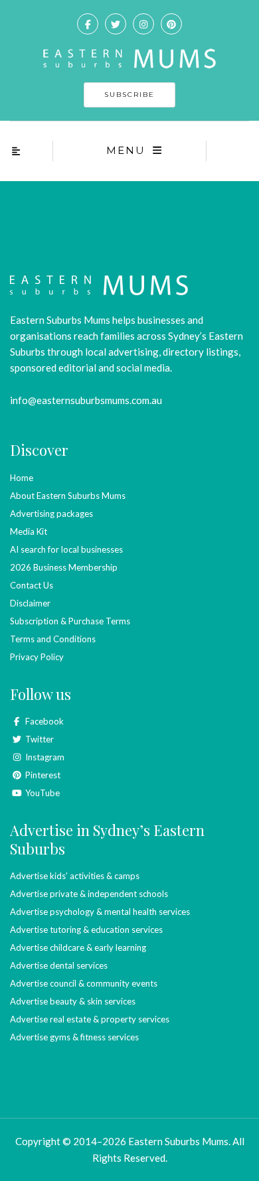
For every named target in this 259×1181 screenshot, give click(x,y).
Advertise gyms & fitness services (74, 1037)
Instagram (43, 757)
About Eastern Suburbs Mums (68, 495)
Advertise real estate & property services (89, 1019)
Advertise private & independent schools (89, 893)
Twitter (38, 739)
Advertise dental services (59, 965)
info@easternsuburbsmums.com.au (86, 400)
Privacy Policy (37, 657)
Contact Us (31, 585)
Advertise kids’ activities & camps (74, 875)
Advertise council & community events (83, 983)
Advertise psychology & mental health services (100, 911)
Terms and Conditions (53, 639)
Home (21, 477)
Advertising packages (51, 513)
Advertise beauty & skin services (72, 1001)
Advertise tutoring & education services (86, 929)
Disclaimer (30, 603)
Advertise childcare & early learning (78, 947)
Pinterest (41, 775)
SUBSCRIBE (129, 94)
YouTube (41, 793)
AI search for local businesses (66, 549)
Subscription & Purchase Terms (70, 621)
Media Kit (28, 531)
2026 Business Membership (64, 567)
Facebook (43, 721)
